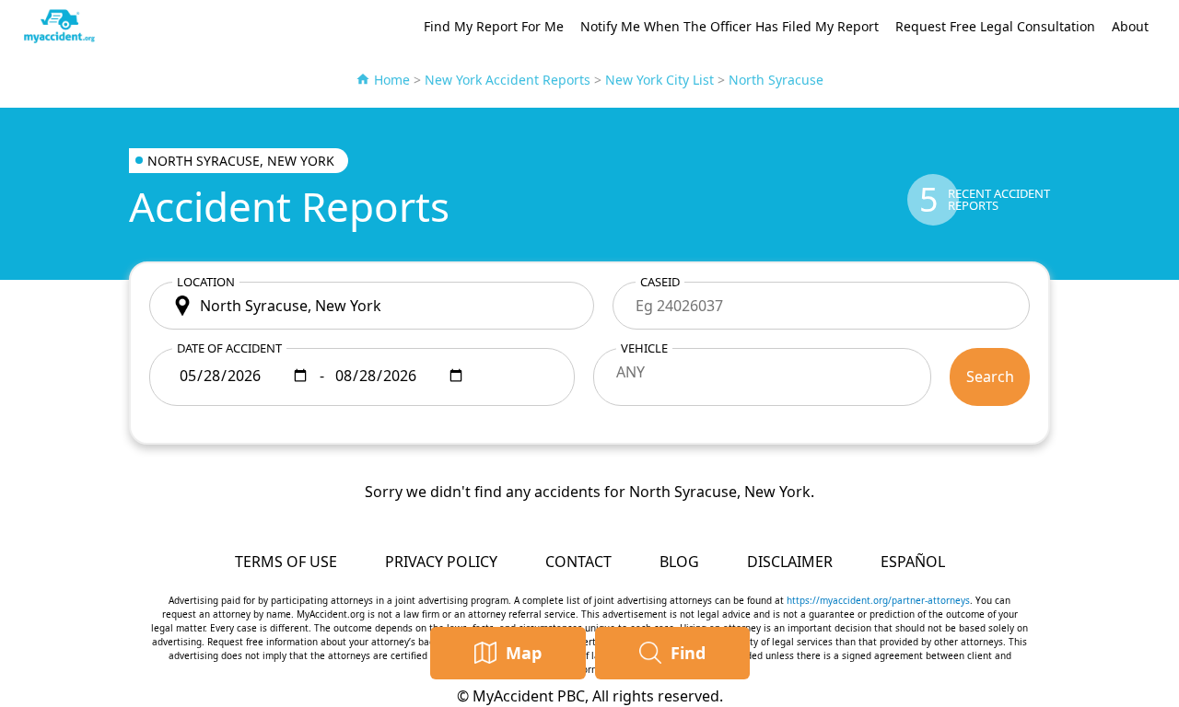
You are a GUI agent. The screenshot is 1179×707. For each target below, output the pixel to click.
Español (913, 561)
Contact (578, 561)
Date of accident (229, 348)
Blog (679, 561)
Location (206, 281)
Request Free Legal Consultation (995, 26)
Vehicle (644, 348)
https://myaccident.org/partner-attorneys (878, 600)
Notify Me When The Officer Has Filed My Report (729, 26)
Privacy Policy (441, 561)
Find (688, 653)
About (1130, 26)
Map (524, 653)
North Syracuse (776, 79)
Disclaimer (790, 561)
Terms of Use (286, 561)
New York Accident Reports (507, 79)
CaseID (660, 281)
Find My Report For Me (494, 26)
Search (990, 376)
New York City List (659, 79)
